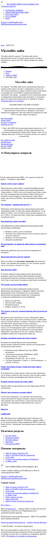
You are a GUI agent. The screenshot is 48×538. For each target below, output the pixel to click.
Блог (2, 45)
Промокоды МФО (12, 438)
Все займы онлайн (8, 140)
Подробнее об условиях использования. (21, 536)
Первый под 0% (7, 124)
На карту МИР (6, 146)
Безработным (10, 24)
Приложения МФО (12, 444)
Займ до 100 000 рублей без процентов (20, 455)
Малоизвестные (21, 24)
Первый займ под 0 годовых (12, 101)
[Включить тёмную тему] (2, 6)
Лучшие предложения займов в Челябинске (22, 459)
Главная (8, 71)
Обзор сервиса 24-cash (13, 497)
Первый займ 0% (9, 6)
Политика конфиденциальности (13, 522)
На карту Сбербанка (8, 22)
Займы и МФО (11, 75)
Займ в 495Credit (11, 499)
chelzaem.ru (11, 509)
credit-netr (5, 414)
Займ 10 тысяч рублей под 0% (16, 453)
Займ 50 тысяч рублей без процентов (19, 501)
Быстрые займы (7, 118)
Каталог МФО (10, 436)
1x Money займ (11, 461)
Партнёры (9, 442)
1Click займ (9, 457)
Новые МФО (6, 120)
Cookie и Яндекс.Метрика (37, 522)
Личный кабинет (11, 440)
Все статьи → (6, 505)
